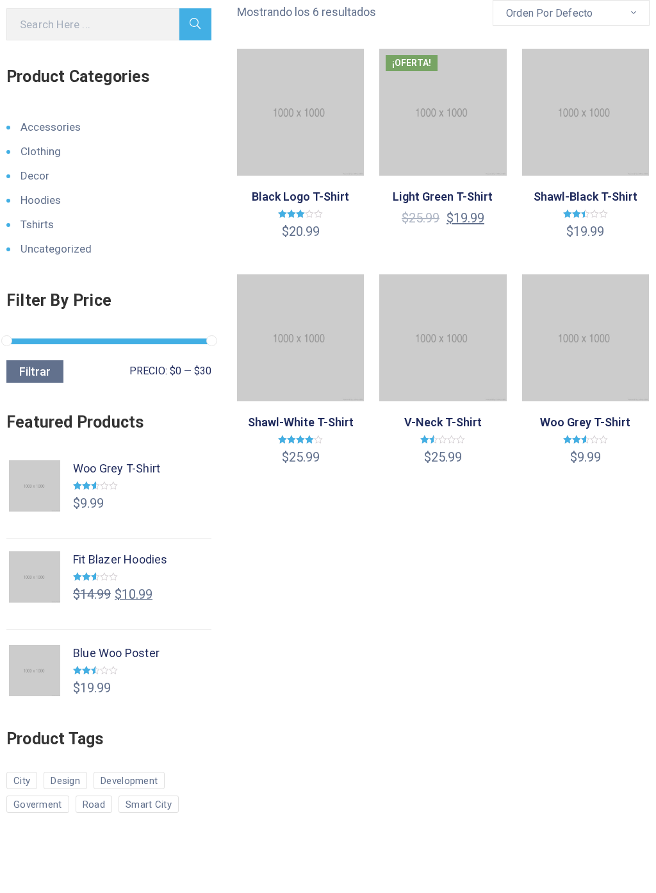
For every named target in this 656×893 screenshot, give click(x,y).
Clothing (40, 151)
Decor (34, 175)
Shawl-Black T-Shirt (585, 196)
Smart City (149, 804)
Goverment (37, 804)
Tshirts (37, 224)
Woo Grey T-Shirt (585, 422)
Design (65, 781)
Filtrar (35, 371)
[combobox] (571, 13)
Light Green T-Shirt (443, 196)
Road (94, 804)
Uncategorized (56, 248)
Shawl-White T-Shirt (301, 422)
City (21, 781)
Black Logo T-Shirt (300, 196)
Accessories (50, 127)
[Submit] (195, 24)
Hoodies (40, 200)
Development (129, 781)
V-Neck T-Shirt (443, 422)
